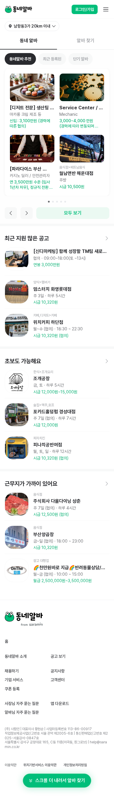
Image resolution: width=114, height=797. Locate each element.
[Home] (18, 9)
